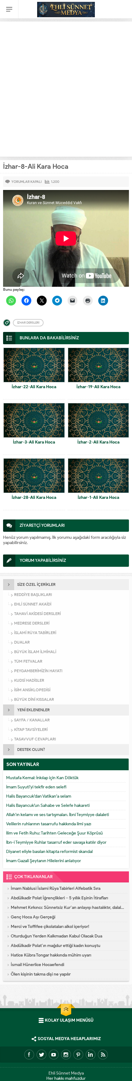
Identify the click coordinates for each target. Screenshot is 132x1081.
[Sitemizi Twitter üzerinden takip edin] (41, 1054)
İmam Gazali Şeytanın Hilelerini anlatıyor (43, 860)
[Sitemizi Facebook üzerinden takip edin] (29, 1054)
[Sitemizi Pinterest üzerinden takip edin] (78, 1054)
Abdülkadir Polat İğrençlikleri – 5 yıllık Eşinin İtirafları (59, 898)
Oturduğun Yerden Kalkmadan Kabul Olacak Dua (56, 936)
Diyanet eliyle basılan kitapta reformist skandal (49, 851)
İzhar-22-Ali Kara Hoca (34, 386)
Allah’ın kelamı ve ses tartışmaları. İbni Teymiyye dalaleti (57, 814)
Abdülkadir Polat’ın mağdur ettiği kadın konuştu (55, 945)
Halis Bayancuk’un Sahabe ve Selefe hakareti (48, 805)
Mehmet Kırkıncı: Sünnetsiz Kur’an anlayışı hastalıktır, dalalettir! (67, 907)
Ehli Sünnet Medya (66, 1073)
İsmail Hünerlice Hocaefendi (37, 964)
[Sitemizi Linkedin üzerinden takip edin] (90, 1054)
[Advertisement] (66, 88)
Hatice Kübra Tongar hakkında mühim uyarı (51, 955)
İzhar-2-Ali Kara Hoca (98, 442)
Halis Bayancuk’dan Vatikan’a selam (38, 796)
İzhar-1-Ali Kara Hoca (98, 497)
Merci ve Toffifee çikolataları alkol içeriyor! (50, 926)
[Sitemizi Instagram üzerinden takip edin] (66, 1054)
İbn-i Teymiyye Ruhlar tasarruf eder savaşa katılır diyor (56, 842)
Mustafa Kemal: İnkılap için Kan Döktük (42, 777)
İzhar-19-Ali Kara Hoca (98, 386)
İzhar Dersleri (28, 323)
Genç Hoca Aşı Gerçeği (33, 917)
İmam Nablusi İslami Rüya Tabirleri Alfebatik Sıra (55, 888)
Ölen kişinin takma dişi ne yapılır (41, 974)
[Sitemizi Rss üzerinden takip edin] (102, 1054)
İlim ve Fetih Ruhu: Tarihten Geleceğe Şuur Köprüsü (54, 833)
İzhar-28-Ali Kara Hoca (34, 497)
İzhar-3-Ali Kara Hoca (34, 442)
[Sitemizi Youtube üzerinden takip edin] (53, 1054)
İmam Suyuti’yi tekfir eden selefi (36, 787)
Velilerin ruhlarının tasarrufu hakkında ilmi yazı (48, 824)
